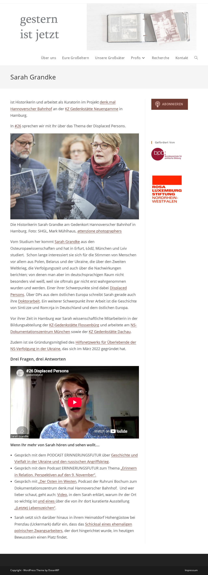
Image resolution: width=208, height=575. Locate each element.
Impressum (191, 570)
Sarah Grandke (67, 241)
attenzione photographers (99, 231)
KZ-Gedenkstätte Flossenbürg (74, 324)
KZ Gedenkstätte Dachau (110, 331)
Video (62, 494)
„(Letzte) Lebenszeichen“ (34, 507)
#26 (18, 125)
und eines (47, 501)
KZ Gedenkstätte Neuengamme (91, 108)
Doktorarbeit (29, 301)
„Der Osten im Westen (57, 481)
